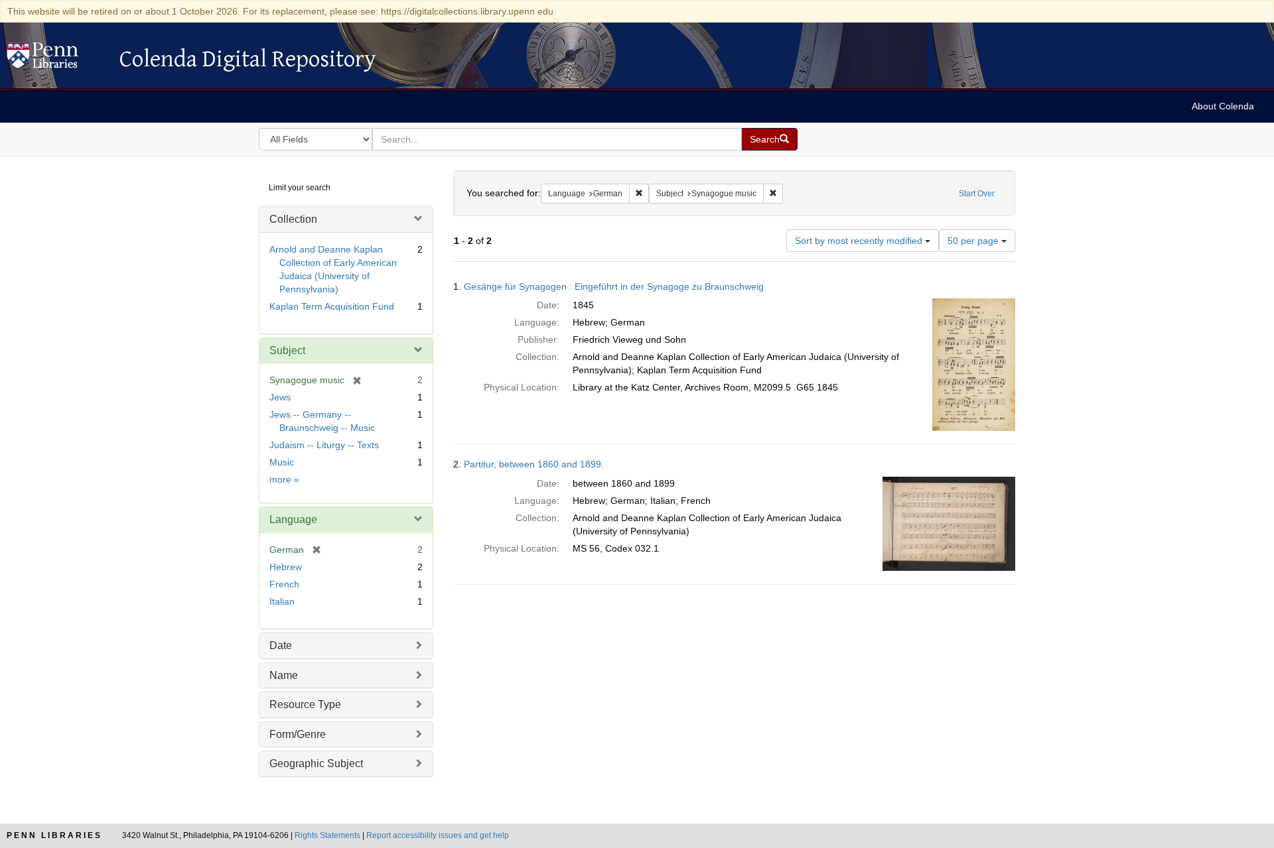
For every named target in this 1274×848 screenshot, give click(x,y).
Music (281, 462)
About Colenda (1223, 106)
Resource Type (305, 704)
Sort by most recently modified (860, 240)
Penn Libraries (54, 835)
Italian (282, 601)
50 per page (974, 240)
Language (293, 519)
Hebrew (285, 567)
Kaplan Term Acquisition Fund (331, 306)
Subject (287, 350)
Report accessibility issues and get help (437, 835)
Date (280, 645)
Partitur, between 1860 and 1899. (534, 464)
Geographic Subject (316, 763)
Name (283, 675)
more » (284, 479)
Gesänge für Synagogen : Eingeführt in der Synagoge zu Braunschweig (614, 286)
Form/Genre (297, 734)
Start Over (977, 193)
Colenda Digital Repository (56, 59)
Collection (293, 219)
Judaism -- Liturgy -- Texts (324, 445)
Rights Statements (327, 835)
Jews (280, 397)
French (284, 584)
